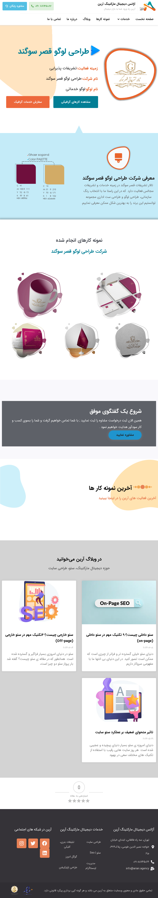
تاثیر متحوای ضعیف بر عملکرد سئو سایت (124, 732)
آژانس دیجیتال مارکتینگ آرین (116, 4)
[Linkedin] (45, 853)
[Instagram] (21, 843)
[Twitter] (33, 843)
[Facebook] (45, 843)
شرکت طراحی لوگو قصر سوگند (79, 251)
